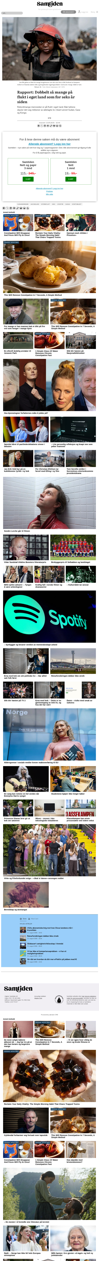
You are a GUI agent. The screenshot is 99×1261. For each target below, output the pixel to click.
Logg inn (84, 12)
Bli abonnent (68, 12)
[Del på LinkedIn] (44, 125)
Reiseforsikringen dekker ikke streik (42, 936)
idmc (53, 204)
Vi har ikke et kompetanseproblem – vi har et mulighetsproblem (46, 952)
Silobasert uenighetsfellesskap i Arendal (45, 943)
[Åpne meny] (94, 12)
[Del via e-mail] (47, 125)
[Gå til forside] (49, 4)
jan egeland (35, 204)
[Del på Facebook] (38, 125)
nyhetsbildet (77, 204)
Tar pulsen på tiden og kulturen (49, 9)
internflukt (45, 204)
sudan (67, 204)
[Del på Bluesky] (54, 125)
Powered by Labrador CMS (49, 1015)
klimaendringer (22, 204)
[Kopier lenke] (51, 125)
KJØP (28, 179)
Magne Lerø (38, 998)
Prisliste (49, 191)
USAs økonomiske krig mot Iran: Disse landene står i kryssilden (50, 929)
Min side (49, 194)
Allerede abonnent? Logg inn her (50, 144)
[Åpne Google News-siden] (60, 125)
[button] (23, 919)
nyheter (60, 204)
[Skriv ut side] (57, 125)
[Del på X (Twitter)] (41, 125)
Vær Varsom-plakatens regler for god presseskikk (81, 997)
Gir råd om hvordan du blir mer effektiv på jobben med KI (52, 959)
